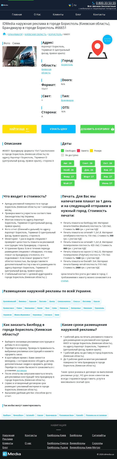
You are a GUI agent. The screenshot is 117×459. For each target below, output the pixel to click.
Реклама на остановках (96, 415)
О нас (28, 443)
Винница (22, 301)
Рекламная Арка (66, 415)
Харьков (32, 301)
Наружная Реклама (8, 437)
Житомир (87, 301)
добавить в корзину (97, 129)
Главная (17, 14)
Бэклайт (79, 415)
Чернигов (7, 315)
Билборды (76, 435)
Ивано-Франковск (22, 315)
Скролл (40, 415)
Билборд (7, 415)
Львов (40, 308)
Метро (96, 447)
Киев (57, 315)
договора (22, 370)
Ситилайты (99, 435)
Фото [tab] (7, 43)
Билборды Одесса (57, 443)
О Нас (37, 14)
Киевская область (35, 34)
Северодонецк (64, 301)
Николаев (87, 308)
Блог (78, 14)
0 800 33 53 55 (104, 3)
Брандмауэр (15, 34)
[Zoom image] (19, 56)
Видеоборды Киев (81, 447)
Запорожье (76, 308)
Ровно (19, 308)
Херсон (97, 301)
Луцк (47, 308)
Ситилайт (30, 415)
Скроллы (97, 443)
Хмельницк (29, 308)
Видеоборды (77, 443)
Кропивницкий (9, 301)
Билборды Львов (57, 447)
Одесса (76, 301)
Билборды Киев (56, 435)
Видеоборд (18, 415)
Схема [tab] (16, 43)
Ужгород (48, 315)
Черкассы (64, 308)
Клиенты (58, 14)
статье (64, 280)
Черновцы (37, 315)
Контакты (99, 14)
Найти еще (19, 129)
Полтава (42, 301)
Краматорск (8, 308)
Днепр (52, 301)
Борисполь (55, 34)
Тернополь (99, 308)
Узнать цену (58, 129)
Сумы (54, 308)
